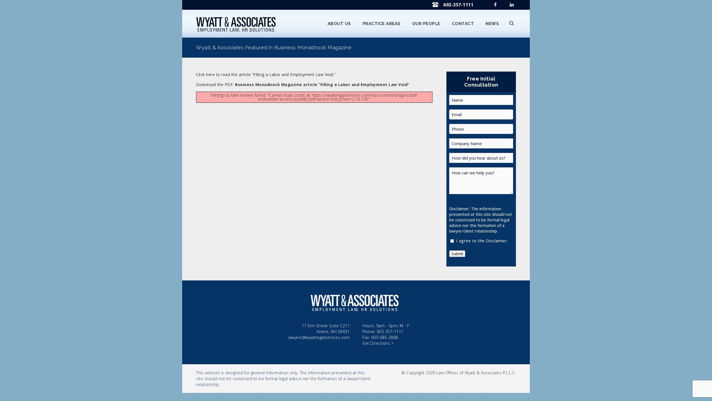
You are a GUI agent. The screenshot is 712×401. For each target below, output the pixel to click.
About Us (339, 23)
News (492, 23)
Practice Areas (381, 23)
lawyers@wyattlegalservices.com (319, 337)
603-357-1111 (458, 5)
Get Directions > (378, 343)
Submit (457, 253)
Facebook (496, 6)
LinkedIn (512, 6)
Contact (463, 23)
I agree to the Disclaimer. (482, 241)
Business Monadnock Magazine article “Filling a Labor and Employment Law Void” (322, 84)
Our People (426, 23)
